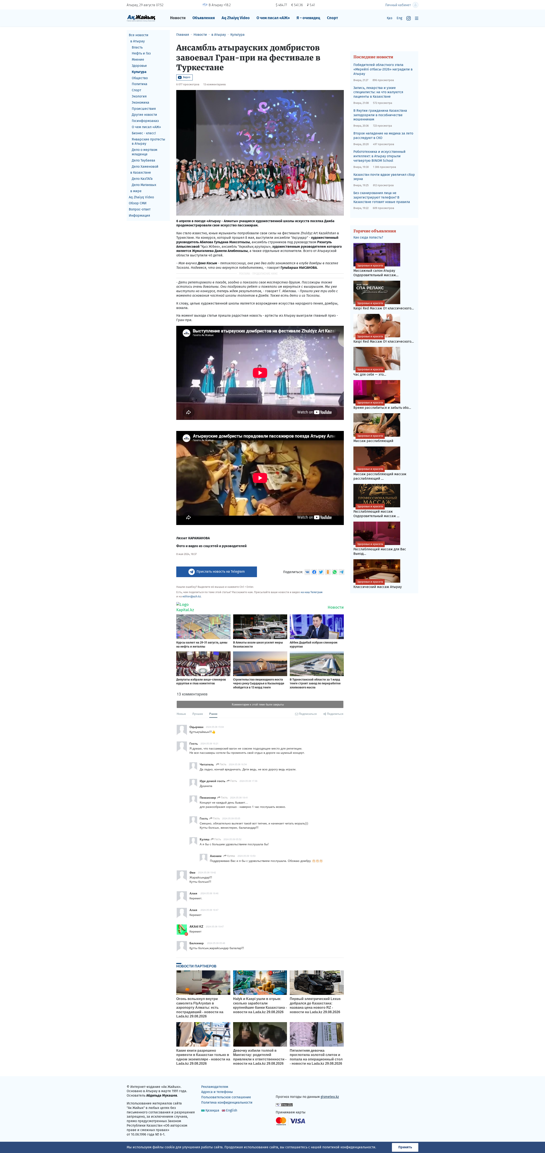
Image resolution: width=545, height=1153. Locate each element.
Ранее (213, 714)
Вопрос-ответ (140, 209)
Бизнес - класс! (144, 133)
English (231, 1110)
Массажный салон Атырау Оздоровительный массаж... (376, 270)
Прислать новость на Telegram (220, 571)
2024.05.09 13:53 (246, 855)
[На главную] (141, 18)
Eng (399, 18)
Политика (139, 84)
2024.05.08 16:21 (209, 743)
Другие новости (144, 115)
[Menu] (416, 18)
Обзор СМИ (137, 203)
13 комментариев (214, 84)
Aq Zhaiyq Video (236, 18)
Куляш (231, 855)
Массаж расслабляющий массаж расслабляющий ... (379, 474)
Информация (139, 215)
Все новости (138, 35)
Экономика (140, 102)
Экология (139, 96)
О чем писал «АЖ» (273, 18)
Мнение (138, 59)
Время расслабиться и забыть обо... (382, 405)
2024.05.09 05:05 (231, 818)
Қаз (389, 18)
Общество (140, 78)
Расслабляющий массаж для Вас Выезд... (379, 549)
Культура (139, 72)
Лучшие (197, 714)
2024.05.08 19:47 (209, 909)
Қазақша (212, 1110)
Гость (222, 764)
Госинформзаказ (145, 121)
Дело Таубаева (143, 160)
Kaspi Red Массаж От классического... (383, 306)
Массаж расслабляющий (373, 438)
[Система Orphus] (284, 1104)
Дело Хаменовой (145, 167)
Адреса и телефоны (217, 1092)
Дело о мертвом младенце (144, 152)
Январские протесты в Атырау (148, 141)
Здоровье (139, 66)
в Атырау (137, 41)
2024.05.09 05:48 (216, 943)
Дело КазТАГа (142, 179)
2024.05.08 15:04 (215, 726)
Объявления (203, 18)
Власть (137, 47)
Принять (405, 1147)
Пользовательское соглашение (226, 1097)
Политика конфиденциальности (226, 1102)
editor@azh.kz (191, 596)
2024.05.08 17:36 (248, 780)
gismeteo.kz (330, 1097)
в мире (136, 191)
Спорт (332, 18)
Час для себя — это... (369, 372)
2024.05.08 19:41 (239, 797)
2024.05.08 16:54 (238, 764)
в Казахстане (140, 172)
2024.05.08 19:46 (209, 893)
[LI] (285, 1088)
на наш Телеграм (312, 592)
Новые (181, 714)
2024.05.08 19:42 (207, 872)
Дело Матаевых (144, 185)
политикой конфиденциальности (348, 1147)
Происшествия (144, 109)
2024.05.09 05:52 (232, 839)
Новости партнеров (196, 966)
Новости (178, 18)
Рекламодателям (214, 1087)
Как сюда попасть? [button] (368, 237)
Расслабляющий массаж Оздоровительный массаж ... (376, 511)
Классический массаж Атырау (377, 584)
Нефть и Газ (141, 53)
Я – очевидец (308, 18)
